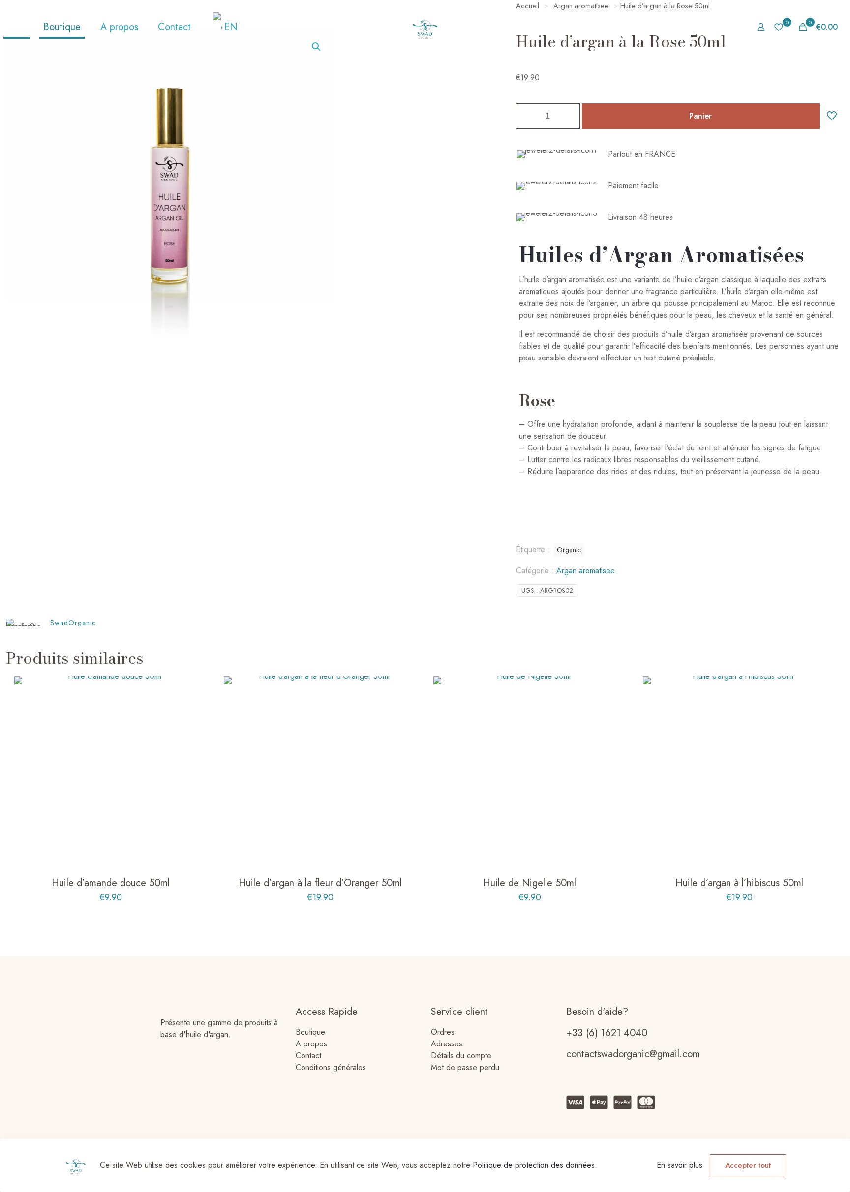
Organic (569, 550)
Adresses (446, 1043)
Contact (308, 1055)
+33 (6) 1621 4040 (606, 1033)
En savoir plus (679, 1165)
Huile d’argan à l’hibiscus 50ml (739, 883)
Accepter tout (748, 1165)
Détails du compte (461, 1055)
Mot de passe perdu (465, 1067)
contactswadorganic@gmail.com (633, 1054)
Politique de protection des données (534, 1165)
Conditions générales (331, 1067)
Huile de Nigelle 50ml (529, 883)
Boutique (310, 1032)
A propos (311, 1043)
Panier (700, 115)
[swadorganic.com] (425, 27)
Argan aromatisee (585, 570)
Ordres (443, 1032)
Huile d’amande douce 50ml (111, 883)
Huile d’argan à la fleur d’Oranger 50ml (320, 883)
